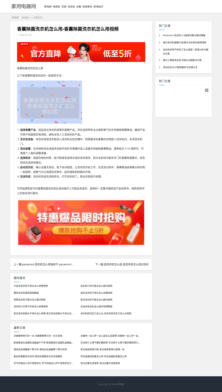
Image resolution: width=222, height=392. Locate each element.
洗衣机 (71, 6)
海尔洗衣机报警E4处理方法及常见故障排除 (184, 42)
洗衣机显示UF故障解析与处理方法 (180, 67)
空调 (63, 6)
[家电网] (23, 10)
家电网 (48, 6)
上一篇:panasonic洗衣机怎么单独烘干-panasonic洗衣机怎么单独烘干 (54, 264)
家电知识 (98, 6)
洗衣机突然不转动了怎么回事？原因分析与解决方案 (185, 51)
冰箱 (78, 6)
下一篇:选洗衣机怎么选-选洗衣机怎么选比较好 (122, 264)
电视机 (56, 6)
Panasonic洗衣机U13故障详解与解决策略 (184, 35)
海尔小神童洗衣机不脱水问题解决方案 (182, 60)
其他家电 (87, 6)
